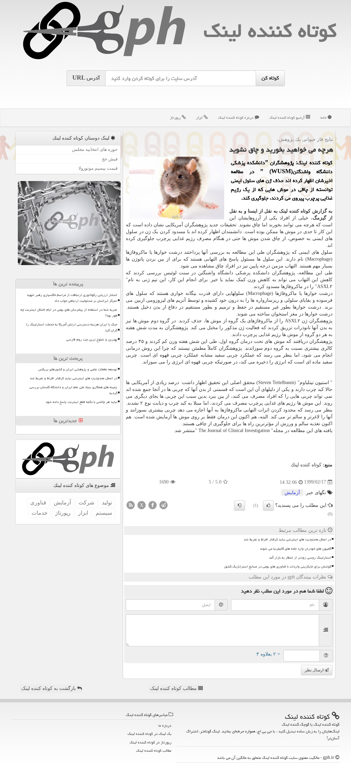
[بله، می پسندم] (268, 505)
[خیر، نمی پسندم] (239, 505)
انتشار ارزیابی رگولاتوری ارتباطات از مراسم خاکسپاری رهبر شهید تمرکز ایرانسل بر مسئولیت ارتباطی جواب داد (72, 297)
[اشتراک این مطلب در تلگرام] (163, 504)
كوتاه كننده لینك (270, 30)
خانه (324, 117)
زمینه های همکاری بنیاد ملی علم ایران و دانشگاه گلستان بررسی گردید (73, 390)
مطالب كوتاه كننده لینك (153, 750)
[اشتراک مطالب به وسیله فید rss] (130, 504)
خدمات (40, 513)
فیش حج (110, 159)
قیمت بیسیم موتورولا (98, 168)
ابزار (200, 117)
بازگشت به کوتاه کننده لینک (49, 688)
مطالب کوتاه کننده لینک (174, 688)
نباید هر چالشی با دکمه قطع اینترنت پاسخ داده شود (81, 401)
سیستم (104, 513)
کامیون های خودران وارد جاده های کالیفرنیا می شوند (295, 548)
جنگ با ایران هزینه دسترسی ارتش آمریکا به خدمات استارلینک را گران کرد (71, 327)
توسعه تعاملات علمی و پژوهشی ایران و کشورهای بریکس (77, 369)
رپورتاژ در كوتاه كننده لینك (150, 742)
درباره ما (164, 725)
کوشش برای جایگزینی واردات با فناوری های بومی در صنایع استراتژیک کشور (277, 566)
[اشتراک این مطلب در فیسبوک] (152, 504)
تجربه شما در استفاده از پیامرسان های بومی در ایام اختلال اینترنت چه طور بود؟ (69, 312)
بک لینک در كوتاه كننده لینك (149, 733)
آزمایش (292, 492)
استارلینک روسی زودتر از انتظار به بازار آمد (300, 557)
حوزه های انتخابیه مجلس (95, 149)
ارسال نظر (315, 670)
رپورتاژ (176, 117)
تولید (107, 502)
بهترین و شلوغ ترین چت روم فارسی (91, 339)
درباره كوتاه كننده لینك (236, 117)
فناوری (38, 502)
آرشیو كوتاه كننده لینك (287, 117)
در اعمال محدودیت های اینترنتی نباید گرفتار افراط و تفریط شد (287, 539)
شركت (86, 502)
